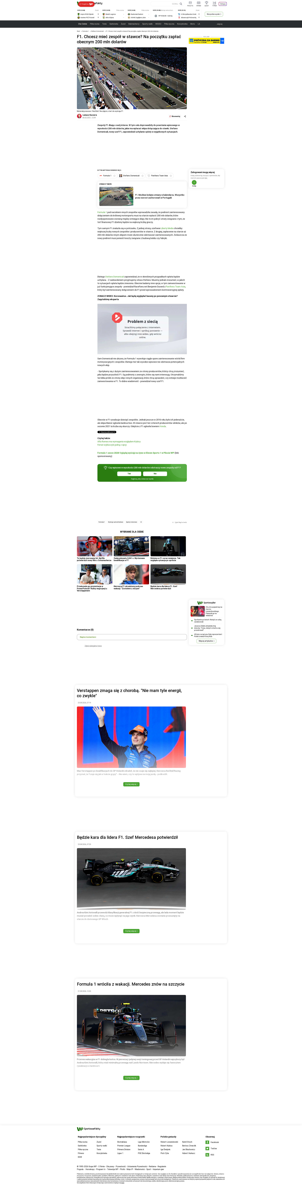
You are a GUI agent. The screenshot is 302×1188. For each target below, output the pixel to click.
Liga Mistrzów (144, 1142)
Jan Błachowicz (188, 1149)
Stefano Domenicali (97, 31)
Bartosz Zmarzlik (189, 1146)
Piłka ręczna (169, 24)
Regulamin (162, 1166)
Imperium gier (158, 1169)
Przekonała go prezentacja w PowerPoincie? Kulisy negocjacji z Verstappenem (92, 588)
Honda (163, 426)
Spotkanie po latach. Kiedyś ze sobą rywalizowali (207, 621)
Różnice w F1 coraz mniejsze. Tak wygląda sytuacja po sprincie (165, 559)
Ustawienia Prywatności (137, 1166)
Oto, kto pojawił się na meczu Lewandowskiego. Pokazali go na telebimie (214, 611)
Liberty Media (167, 228)
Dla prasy (110, 1166)
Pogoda (80, 1169)
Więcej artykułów (206, 641)
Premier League (123, 1146)
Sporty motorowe (131, 522)
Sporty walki (147, 24)
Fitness (81, 1153)
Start (78, 31)
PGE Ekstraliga (144, 1153)
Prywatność (121, 1166)
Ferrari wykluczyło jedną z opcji (112, 445)
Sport (148, 1169)
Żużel (123, 24)
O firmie (101, 1166)
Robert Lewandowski (169, 1142)
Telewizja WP (112, 1169)
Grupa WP (93, 1166)
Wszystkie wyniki (213, 14)
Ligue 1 (120, 1153)
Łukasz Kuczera (90, 115)
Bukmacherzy (133, 24)
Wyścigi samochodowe (115, 522)
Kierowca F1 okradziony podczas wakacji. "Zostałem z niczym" (128, 587)
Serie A (141, 1149)
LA (199, 24)
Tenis (104, 24)
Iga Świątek (165, 1149)
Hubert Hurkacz (188, 1153)
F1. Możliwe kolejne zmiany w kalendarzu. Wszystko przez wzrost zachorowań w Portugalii (159, 196)
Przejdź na (85, 4)
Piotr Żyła (165, 1153)
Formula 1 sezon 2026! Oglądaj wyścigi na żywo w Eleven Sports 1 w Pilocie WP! (135, 453)
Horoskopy (90, 1169)
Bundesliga (142, 1146)
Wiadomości (140, 1169)
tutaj (122, 1183)
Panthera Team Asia (175, 286)
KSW (80, 1157)
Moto (192, 24)
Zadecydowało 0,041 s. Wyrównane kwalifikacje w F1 (129, 559)
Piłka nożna (94, 24)
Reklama (152, 1166)
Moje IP (130, 1169)
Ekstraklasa (122, 1142)
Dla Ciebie (82, 24)
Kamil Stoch (187, 1142)
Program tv (100, 1169)
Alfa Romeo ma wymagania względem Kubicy (119, 441)
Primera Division (123, 1149)
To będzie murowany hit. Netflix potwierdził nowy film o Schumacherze (94, 559)
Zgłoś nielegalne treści (93, 646)
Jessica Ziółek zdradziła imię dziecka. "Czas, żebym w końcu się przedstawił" (207, 628)
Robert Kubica (166, 1146)
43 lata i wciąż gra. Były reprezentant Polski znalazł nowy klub (208, 635)
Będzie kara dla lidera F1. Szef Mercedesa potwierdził (164, 587)
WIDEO (158, 24)
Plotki (122, 1169)
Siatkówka (113, 24)
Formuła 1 (85, 31)
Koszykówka (182, 24)
